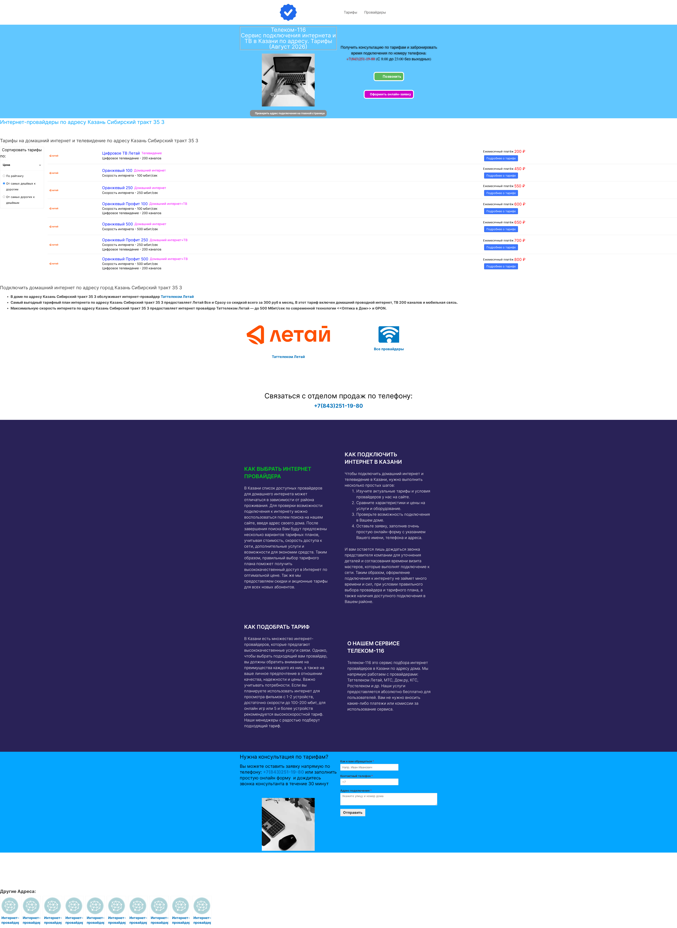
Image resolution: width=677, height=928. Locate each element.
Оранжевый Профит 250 (125, 240)
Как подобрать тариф (277, 627)
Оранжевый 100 (117, 170)
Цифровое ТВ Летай (121, 153)
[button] (287, 473)
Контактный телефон (356, 776)
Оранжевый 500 (117, 224)
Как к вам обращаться (357, 761)
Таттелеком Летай (177, 297)
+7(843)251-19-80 (361, 59)
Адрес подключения (356, 790)
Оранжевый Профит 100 (125, 203)
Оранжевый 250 (117, 187)
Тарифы (350, 12)
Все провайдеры (389, 349)
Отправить (352, 812)
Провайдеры (375, 12)
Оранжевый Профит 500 (125, 259)
